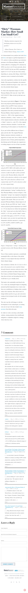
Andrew (6, 419)
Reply (6, 415)
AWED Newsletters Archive (16, 575)
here (25, 55)
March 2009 (20, 51)
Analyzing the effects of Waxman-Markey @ (15, 487)
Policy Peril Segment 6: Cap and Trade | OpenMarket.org (14, 506)
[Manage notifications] (25, 590)
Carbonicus (7, 338)
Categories (17, 16)
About (8, 16)
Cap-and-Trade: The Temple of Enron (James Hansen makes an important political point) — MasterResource (15, 451)
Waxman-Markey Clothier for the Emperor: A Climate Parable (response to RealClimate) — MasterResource (15, 472)
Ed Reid (7, 432)
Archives (20, 19)
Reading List (9, 19)
